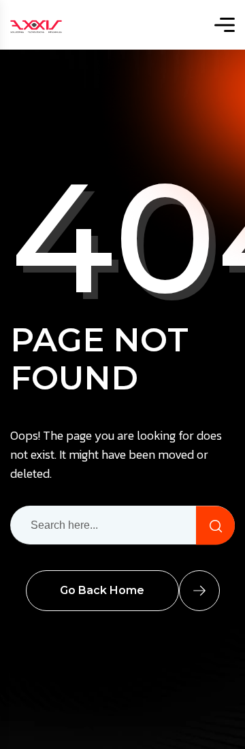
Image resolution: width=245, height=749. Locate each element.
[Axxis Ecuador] (36, 25)
